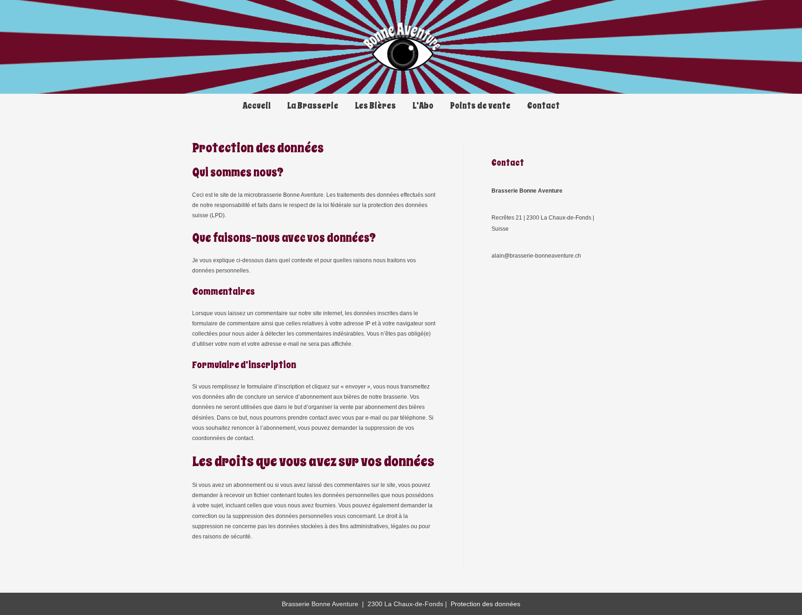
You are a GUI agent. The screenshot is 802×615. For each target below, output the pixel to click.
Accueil (257, 105)
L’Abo (423, 105)
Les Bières (375, 105)
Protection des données (485, 604)
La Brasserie (312, 105)
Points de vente (480, 105)
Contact (543, 105)
